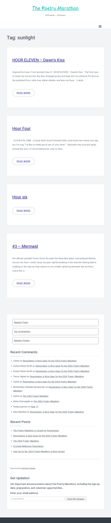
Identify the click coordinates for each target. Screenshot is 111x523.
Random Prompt (22, 340)
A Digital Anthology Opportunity (28, 446)
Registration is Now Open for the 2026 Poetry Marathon (49, 361)
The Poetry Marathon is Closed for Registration (36, 430)
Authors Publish (28, 468)
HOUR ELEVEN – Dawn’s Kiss (38, 60)
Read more (23, 93)
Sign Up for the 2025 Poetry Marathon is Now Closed (39, 451)
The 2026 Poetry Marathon (35, 396)
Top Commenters (22, 331)
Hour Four (21, 128)
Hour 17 (34, 406)
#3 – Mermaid (25, 246)
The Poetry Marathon (55, 8)
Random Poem (21, 322)
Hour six (19, 197)
